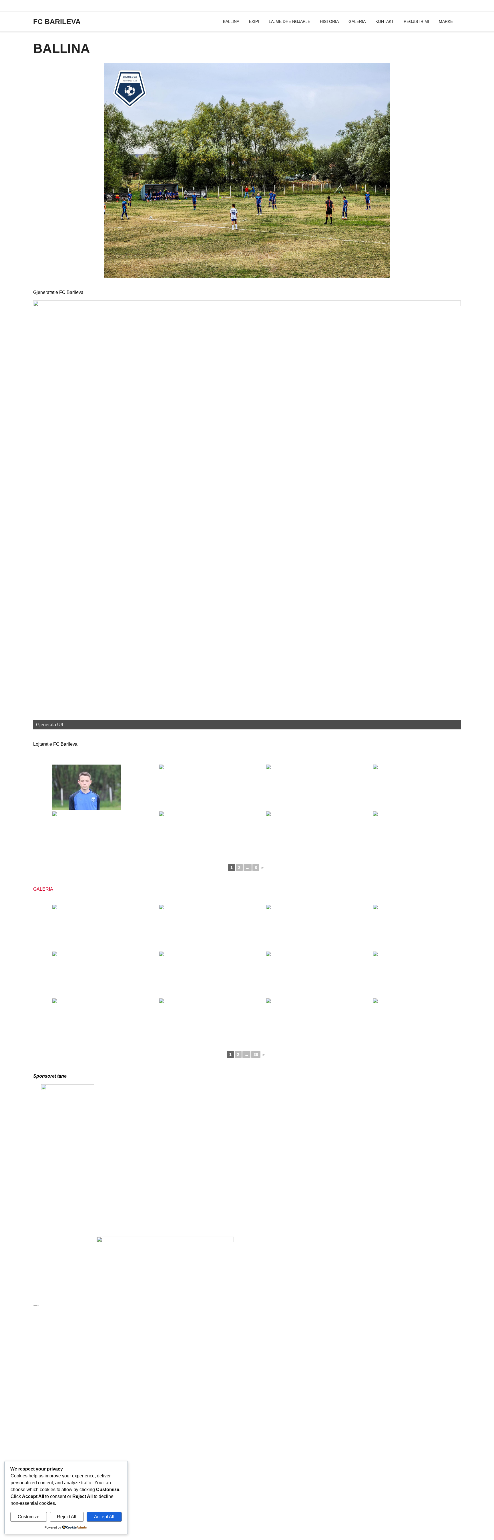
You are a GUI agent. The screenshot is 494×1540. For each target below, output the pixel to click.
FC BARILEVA (57, 21)
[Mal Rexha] (407, 834)
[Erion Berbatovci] (407, 787)
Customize (28, 1516)
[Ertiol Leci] (193, 834)
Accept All (104, 1516)
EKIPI (254, 21)
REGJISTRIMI (416, 21)
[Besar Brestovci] (193, 787)
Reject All (66, 1516)
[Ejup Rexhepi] (87, 834)
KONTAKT (384, 21)
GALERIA (357, 21)
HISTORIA (329, 21)
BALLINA (231, 21)
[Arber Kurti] (87, 787)
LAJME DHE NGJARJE (289, 21)
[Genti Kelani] (300, 834)
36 (256, 1054)
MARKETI (448, 21)
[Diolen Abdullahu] (300, 787)
